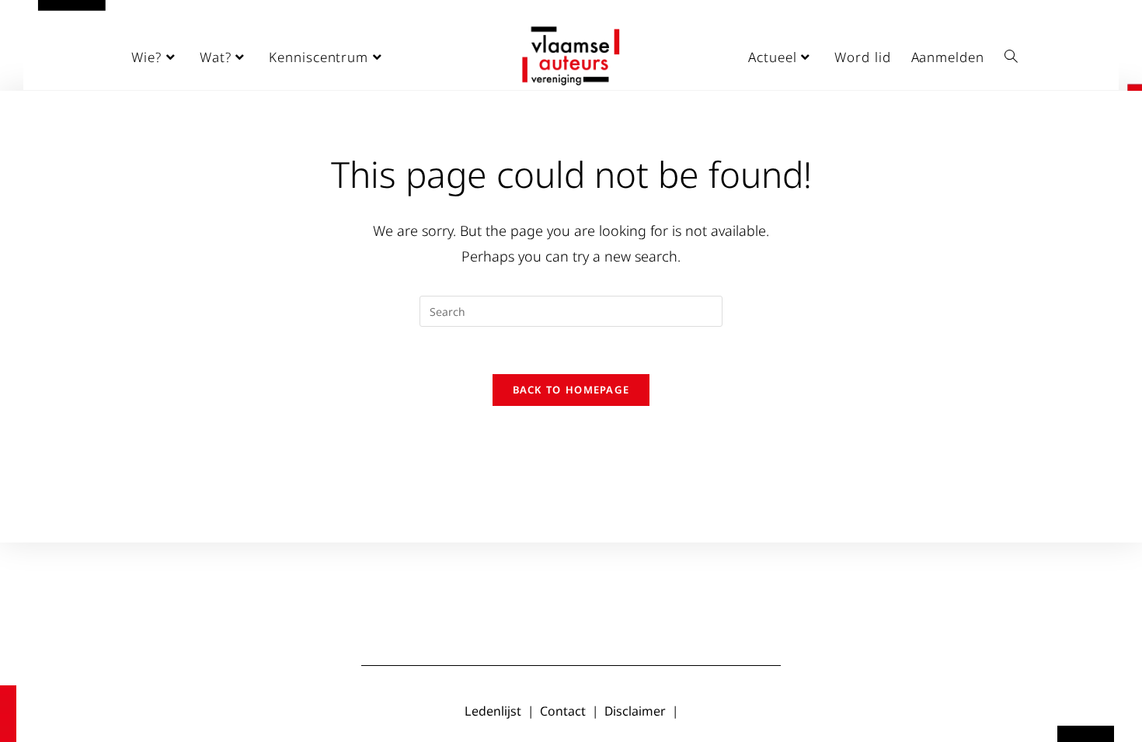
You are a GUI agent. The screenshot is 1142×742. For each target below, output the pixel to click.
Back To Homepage (571, 390)
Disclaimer (635, 710)
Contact (563, 710)
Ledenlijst (493, 710)
